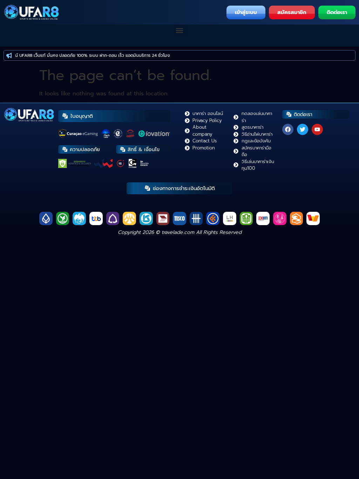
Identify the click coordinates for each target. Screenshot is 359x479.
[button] (179, 30)
